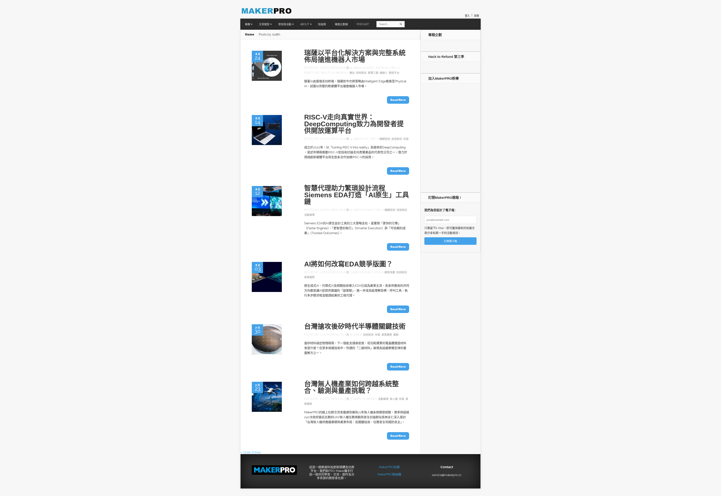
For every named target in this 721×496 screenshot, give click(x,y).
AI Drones (370, 398)
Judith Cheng (329, 67)
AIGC (317, 72)
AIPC (373, 138)
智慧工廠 (373, 72)
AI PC (366, 138)
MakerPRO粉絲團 (389, 474)
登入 (467, 15)
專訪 (352, 72)
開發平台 (394, 72)
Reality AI (328, 72)
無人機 (394, 398)
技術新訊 (361, 72)
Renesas (342, 72)
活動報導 (309, 214)
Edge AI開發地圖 (385, 272)
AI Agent (368, 67)
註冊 (476, 15)
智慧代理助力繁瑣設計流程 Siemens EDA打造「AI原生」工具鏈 (356, 195)
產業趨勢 (309, 277)
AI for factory (386, 67)
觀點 (396, 334)
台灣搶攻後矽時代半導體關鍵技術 (355, 326)
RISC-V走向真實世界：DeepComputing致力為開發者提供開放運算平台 (354, 124)
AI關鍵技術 (383, 138)
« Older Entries (251, 452)
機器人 (384, 72)
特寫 (406, 138)
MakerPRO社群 (389, 467)
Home (249, 34)
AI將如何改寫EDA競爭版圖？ (348, 264)
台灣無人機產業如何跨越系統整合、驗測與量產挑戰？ (351, 387)
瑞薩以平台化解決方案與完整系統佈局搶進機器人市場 (355, 56)
